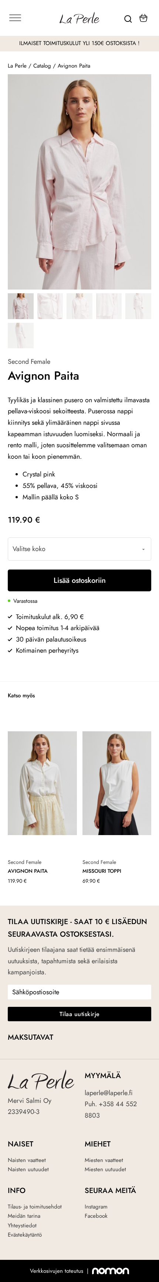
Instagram (96, 1207)
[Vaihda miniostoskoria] (143, 18)
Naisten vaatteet (27, 1160)
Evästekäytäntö (25, 1235)
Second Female (29, 361)
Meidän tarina (24, 1216)
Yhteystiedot (22, 1225)
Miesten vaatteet (104, 1160)
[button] (141, 84)
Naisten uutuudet (28, 1169)
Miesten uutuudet (105, 1169)
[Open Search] (128, 18)
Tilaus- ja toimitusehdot (35, 1207)
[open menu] (31, 18)
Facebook (96, 1216)
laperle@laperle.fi (109, 1093)
